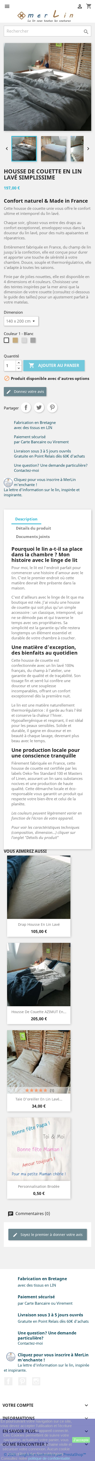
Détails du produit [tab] (33, 528)
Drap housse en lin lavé (39, 924)
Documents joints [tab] (33, 536)
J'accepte (81, 1440)
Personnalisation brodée (39, 1186)
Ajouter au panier (54, 365)
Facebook (8, 1381)
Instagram (36, 1381)
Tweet (39, 407)
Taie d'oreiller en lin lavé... (38, 1099)
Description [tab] (26, 518)
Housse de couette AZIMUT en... (38, 1011)
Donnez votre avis (28, 391)
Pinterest (52, 407)
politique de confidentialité (49, 1458)
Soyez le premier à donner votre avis (51, 1234)
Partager (26, 407)
